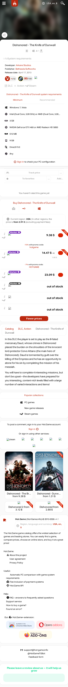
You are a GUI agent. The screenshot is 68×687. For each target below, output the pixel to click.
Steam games (31, 414)
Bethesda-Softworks (26, 69)
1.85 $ (54, 257)
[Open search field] (63, 3)
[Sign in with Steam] (11, 439)
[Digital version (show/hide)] (24, 209)
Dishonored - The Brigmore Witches (26, 493)
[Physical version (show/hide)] (29, 209)
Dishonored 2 (15, 507)
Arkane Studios (23, 65)
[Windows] (39, 209)
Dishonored (46, 507)
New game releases (34, 408)
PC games (29, 402)
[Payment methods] (14, 209)
